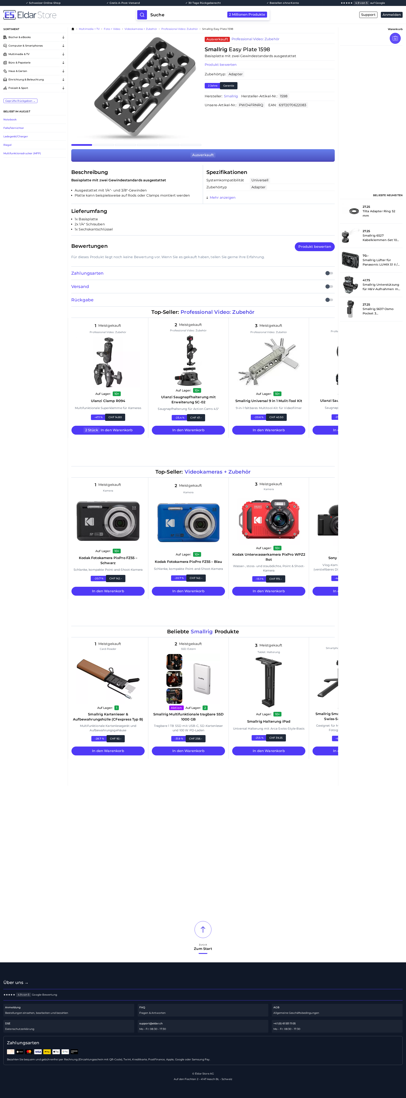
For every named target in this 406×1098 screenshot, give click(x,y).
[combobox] (208, 15)
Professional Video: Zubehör (179, 29)
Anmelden (392, 15)
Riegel (7, 144)
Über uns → (16, 982)
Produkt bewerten (221, 65)
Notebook (9, 119)
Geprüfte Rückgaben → (20, 100)
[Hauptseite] (69, 14)
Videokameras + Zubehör (141, 29)
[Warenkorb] (395, 38)
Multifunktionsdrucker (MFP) (22, 153)
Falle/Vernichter (13, 128)
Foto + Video (112, 29)
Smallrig (231, 96)
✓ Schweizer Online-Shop (43, 3)
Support (368, 15)
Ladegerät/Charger (15, 136)
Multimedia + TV (89, 29)
